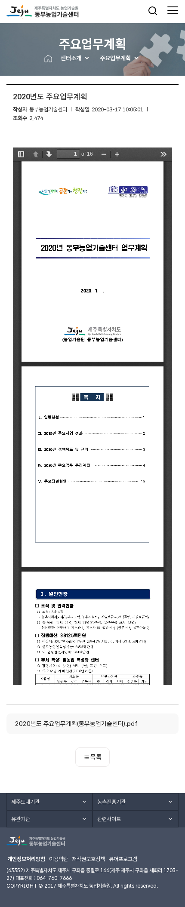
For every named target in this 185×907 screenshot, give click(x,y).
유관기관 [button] (20, 819)
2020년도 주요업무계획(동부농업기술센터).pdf (76, 724)
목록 (96, 757)
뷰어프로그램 (123, 859)
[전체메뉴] (173, 11)
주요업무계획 (115, 58)
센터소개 (71, 58)
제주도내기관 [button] (25, 802)
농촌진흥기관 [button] (111, 802)
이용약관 (58, 859)
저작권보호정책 (88, 859)
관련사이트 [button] (109, 819)
